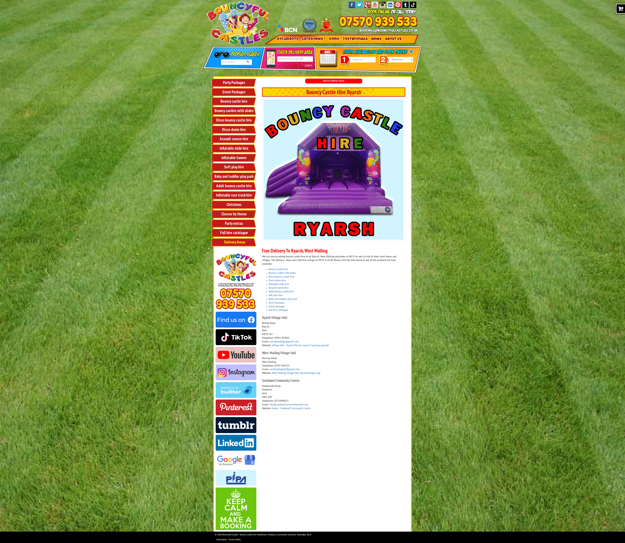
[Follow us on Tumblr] (405, 5)
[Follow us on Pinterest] (398, 5)
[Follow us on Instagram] (382, 5)
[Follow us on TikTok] (413, 5)
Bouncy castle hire (234, 101)
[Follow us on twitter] (359, 5)
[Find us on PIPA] (236, 478)
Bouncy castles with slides (234, 110)
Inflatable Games (234, 157)
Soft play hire (234, 167)
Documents (287, 39)
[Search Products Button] (248, 62)
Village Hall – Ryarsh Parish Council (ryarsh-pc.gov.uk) (300, 345)
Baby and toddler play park (234, 176)
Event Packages (233, 92)
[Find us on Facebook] (236, 320)
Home (334, 39)
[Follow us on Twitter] (236, 390)
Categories (313, 39)
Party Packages (234, 82)
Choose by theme (234, 214)
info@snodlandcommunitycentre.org (288, 404)
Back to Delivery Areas (333, 81)
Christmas (234, 204)
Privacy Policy (235, 539)
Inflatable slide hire (234, 148)
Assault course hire (234, 138)
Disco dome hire (234, 129)
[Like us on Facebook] (352, 5)
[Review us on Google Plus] (367, 5)
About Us (393, 39)
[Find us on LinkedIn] (236, 443)
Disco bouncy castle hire (234, 120)
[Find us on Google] (236, 460)
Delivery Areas (234, 242)
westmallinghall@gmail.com (284, 369)
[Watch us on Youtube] (375, 5)
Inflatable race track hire (234, 195)
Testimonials (355, 39)
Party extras (234, 223)
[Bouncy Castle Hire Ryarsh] (333, 169)
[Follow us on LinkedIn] (390, 5)
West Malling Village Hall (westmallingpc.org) (296, 373)
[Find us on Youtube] (236, 355)
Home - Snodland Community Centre (291, 408)
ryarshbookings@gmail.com (284, 341)
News (376, 39)
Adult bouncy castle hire (234, 185)
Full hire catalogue (234, 232)
